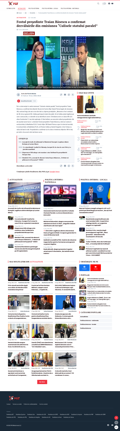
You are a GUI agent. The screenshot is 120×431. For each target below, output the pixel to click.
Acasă (20, 13)
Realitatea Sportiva (20, 414)
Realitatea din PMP (88, 414)
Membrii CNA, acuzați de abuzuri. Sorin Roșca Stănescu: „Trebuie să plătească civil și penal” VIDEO (45, 159)
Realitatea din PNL (22, 417)
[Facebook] (109, 3)
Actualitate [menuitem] (22, 8)
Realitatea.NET (10, 414)
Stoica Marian (25, 368)
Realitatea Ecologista (76, 414)
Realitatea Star (31, 414)
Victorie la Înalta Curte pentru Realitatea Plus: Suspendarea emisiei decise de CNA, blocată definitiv (42, 317)
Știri (26, 13)
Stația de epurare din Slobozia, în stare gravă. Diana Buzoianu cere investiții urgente (64, 317)
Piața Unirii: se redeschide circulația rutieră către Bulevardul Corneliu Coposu (90, 142)
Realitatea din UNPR (53, 414)
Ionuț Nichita (72, 311)
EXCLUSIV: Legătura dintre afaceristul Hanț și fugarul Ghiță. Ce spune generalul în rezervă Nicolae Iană (60, 233)
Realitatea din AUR (64, 414)
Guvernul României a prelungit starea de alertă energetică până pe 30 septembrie (27, 249)
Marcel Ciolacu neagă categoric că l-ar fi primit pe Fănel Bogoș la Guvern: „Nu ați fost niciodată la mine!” (95, 210)
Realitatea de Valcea (69, 417)
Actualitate (32, 13)
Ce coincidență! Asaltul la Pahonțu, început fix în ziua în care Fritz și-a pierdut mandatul (47, 148)
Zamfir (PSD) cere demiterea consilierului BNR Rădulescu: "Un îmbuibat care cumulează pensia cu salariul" (42, 347)
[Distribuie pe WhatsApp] (68, 94)
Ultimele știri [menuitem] (11, 8)
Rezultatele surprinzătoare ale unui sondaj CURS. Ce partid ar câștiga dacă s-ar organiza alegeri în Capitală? (97, 222)
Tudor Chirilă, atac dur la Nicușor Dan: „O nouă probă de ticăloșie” (98, 243)
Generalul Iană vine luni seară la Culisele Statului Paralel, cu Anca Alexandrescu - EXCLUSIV (59, 213)
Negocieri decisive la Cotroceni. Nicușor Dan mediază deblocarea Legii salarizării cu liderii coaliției (92, 131)
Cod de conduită (43, 404)
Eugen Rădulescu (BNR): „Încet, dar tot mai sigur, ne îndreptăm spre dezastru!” (91, 152)
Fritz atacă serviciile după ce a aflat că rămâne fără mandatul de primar (18, 287)
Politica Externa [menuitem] (33, 8)
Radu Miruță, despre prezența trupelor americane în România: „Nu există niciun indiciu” (59, 251)
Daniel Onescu (48, 339)
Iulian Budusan (24, 311)
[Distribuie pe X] (72, 94)
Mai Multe (42, 382)
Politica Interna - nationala (82, 121)
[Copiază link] (61, 94)
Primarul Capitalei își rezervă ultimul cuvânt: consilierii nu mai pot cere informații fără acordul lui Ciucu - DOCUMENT (99, 252)
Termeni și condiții (17, 404)
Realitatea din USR (41, 414)
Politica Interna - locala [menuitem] (50, 8)
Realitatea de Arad (56, 417)
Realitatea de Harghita (34, 417)
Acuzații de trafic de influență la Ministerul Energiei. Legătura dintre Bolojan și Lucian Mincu (45, 143)
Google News (55, 171)
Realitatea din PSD (23, 282)
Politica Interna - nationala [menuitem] (70, 8)
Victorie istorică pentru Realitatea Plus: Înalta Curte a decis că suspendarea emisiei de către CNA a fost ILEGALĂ (18, 318)
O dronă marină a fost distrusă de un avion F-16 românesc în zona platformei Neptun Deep (64, 374)
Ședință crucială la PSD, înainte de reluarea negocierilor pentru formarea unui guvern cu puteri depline (60, 242)
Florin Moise (31, 94)
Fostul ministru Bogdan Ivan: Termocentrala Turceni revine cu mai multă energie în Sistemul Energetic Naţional (92, 164)
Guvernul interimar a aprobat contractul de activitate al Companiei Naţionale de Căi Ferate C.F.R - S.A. (17, 375)
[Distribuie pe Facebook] (65, 94)
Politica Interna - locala (86, 137)
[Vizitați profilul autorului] (18, 94)
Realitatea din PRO (11, 417)
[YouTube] (112, 3)
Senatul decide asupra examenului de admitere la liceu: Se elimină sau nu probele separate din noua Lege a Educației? (18, 347)
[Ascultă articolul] (116, 418)
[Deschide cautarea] (98, 3)
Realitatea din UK (46, 417)
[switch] (104, 3)
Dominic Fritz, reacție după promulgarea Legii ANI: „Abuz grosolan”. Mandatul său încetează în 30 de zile (97, 233)
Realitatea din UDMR (100, 414)
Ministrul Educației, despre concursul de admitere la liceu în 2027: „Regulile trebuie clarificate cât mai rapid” (59, 223)
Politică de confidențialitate (30, 404)
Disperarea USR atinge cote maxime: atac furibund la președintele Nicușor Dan (44, 153)
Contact (9, 404)
